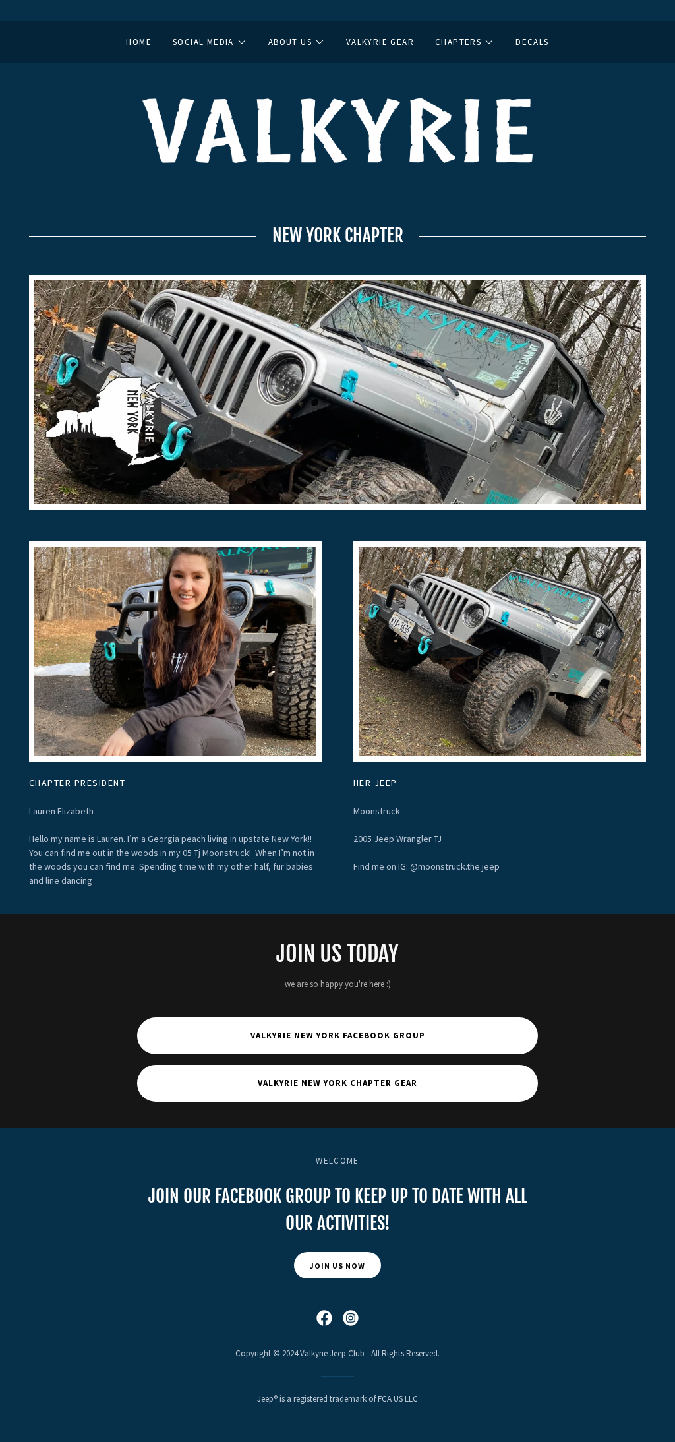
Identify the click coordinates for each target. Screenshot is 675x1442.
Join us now (337, 1266)
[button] (210, 42)
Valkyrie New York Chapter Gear (337, 1083)
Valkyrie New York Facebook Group (337, 1035)
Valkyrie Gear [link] (380, 41)
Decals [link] (531, 41)
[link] (337, 129)
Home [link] (139, 41)
